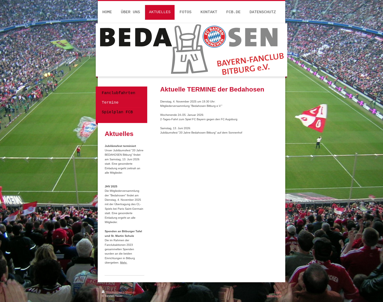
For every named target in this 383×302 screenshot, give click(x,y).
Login (277, 292)
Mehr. (123, 262)
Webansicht (274, 295)
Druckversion (114, 292)
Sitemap (130, 292)
